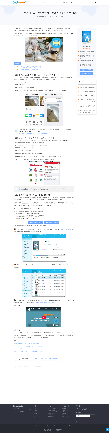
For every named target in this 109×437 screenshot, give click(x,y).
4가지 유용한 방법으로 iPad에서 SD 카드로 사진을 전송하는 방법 (87, 111)
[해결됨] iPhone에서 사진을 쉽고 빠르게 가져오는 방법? (26, 343)
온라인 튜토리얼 (65, 410)
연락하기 (36, 410)
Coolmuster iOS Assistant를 (66, 332)
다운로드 (36, 413)
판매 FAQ (64, 413)
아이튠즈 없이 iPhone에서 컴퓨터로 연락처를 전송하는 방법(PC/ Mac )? (87, 88)
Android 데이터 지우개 (52, 411)
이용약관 (36, 425)
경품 (35, 416)
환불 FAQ (64, 414)
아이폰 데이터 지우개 (52, 417)
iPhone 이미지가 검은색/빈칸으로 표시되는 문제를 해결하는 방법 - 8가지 (30, 346)
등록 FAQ (64, 417)
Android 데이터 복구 (52, 410)
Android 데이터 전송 (52, 408)
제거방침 (53, 425)
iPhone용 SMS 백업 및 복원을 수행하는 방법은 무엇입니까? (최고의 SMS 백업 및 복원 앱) (87, 106)
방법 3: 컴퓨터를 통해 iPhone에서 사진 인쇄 (28, 69)
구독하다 (93, 415)
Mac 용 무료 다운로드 (53, 222)
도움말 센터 (64, 408)
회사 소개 (36, 408)
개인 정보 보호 (41, 425)
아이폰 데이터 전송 (51, 414)
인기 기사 (36, 414)
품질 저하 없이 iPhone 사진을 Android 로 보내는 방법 (26, 349)
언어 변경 (80, 421)
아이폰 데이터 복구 (51, 416)
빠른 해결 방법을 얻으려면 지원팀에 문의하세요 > (46, 358)
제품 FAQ (64, 411)
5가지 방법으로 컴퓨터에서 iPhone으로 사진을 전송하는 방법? (28, 351)
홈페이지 (44, 2)
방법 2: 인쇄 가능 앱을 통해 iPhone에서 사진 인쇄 (29, 67)
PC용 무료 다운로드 (36, 222)
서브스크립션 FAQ (65, 416)
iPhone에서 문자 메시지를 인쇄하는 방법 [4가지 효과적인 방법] (33, 133)
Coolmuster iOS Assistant (33, 204)
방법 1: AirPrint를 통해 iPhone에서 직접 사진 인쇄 (29, 66)
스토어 (35, 411)
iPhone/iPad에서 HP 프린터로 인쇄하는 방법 (46, 302)
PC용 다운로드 (87, 70)
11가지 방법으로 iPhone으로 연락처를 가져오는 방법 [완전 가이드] (87, 92)
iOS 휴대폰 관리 (86, 46)
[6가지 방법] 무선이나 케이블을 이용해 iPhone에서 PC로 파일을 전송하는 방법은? (87, 101)
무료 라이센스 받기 (37, 417)
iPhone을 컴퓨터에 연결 (66, 229)
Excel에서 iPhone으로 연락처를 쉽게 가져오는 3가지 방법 (87, 96)
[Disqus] (44, 388)
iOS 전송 (52, 16)
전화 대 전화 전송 (51, 413)
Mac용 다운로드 (87, 73)
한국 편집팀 (41, 16)
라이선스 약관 (47, 425)
